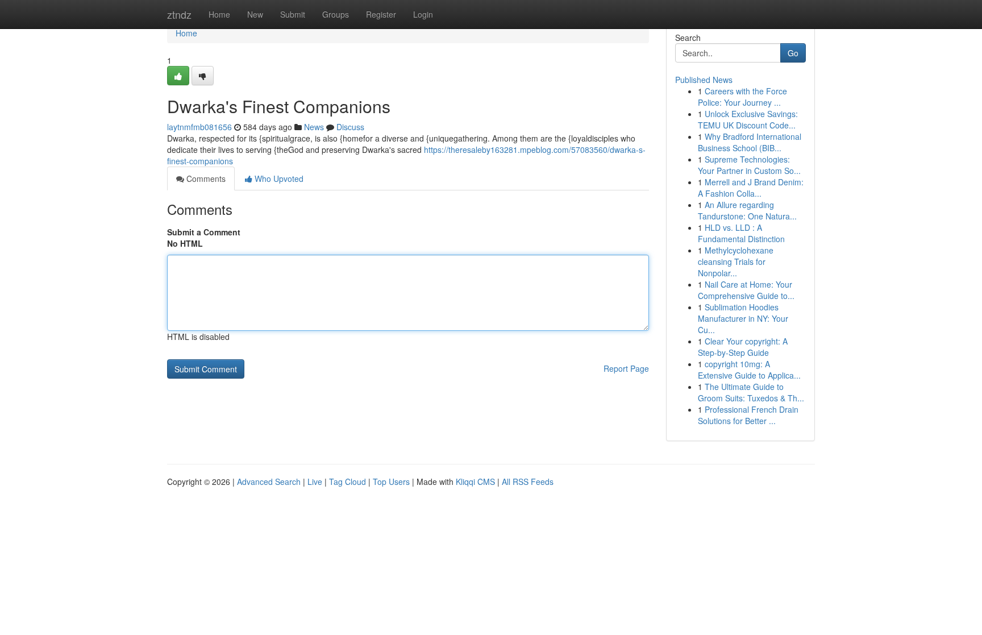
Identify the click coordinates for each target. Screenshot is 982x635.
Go (793, 53)
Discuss (350, 126)
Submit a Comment (203, 232)
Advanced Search (269, 481)
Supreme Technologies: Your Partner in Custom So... (749, 164)
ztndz (179, 14)
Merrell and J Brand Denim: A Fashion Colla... (751, 187)
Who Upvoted (277, 178)
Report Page (626, 368)
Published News (704, 79)
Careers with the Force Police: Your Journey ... (742, 96)
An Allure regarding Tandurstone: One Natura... (747, 210)
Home (219, 14)
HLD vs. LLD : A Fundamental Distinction (741, 233)
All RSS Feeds (528, 481)
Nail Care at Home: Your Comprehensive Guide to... (746, 290)
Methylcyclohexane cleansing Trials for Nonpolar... (735, 261)
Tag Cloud (347, 481)
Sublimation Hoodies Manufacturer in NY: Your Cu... (743, 318)
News (314, 126)
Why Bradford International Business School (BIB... (749, 142)
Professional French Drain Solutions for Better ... (748, 415)
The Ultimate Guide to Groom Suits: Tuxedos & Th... (751, 392)
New (255, 14)
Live (314, 481)
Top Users (391, 481)
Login (423, 14)
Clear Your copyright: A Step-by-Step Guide (743, 346)
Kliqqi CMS (475, 481)
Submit (292, 14)
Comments (205, 178)
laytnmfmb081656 (199, 126)
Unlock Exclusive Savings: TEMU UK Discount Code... (748, 119)
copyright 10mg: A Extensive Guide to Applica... (749, 369)
